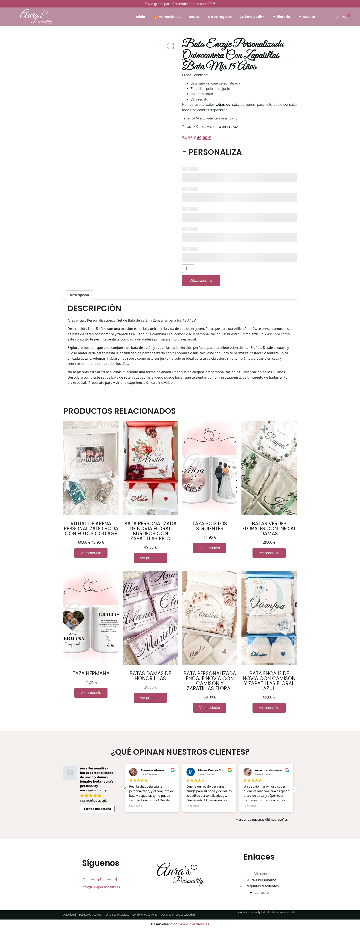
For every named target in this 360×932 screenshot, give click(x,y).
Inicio (140, 16)
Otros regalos (220, 16)
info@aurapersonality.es (101, 887)
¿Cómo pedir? (252, 16)
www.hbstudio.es (194, 924)
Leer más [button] (135, 806)
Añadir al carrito (201, 280)
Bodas (194, 16)
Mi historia (281, 16)
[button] (293, 788)
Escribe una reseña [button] (97, 809)
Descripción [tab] (79, 295)
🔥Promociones (167, 16)
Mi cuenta (307, 16)
